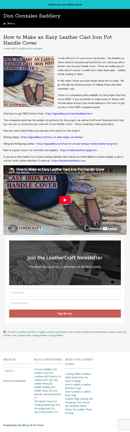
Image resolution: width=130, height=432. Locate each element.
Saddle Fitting (41, 383)
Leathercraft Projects (46, 376)
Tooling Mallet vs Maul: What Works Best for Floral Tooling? (77, 377)
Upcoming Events (43, 412)
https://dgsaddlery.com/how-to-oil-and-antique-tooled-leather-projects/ (77, 143)
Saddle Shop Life (43, 390)
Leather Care (41, 372)
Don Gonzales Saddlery (32, 16)
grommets (61, 331)
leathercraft (88, 331)
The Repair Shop (43, 401)
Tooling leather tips (44, 404)
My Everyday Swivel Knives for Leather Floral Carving (78, 409)
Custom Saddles (43, 369)
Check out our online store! (65, 4)
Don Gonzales (35, 48)
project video (24, 335)
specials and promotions (47, 394)
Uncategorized (42, 408)
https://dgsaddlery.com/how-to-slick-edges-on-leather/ (52, 137)
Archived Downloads (14, 380)
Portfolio (38, 425)
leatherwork (101, 331)
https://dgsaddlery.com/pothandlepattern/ (68, 113)
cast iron (51, 331)
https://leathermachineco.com (69, 160)
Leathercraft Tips (27, 331)
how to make (74, 331)
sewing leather (40, 335)
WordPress (24, 425)
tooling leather (56, 335)
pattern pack (115, 331)
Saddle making (42, 387)
